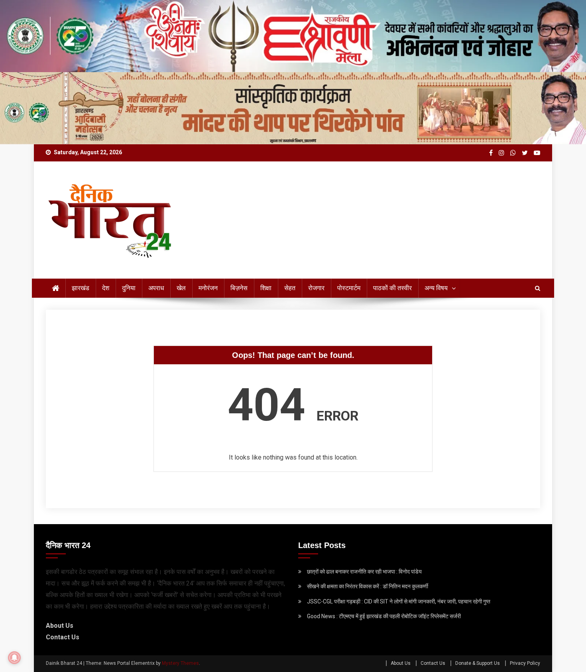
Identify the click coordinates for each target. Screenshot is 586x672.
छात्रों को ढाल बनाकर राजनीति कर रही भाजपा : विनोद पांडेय (364, 571)
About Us (59, 625)
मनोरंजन (208, 288)
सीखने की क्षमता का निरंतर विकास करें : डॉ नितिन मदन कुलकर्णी (367, 586)
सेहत (289, 288)
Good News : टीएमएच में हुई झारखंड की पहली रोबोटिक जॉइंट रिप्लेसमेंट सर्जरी (384, 616)
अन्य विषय (436, 288)
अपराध (156, 288)
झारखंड (80, 288)
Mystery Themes (180, 663)
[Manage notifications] (14, 657)
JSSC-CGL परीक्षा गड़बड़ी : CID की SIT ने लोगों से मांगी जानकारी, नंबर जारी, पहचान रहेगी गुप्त (398, 601)
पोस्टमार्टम (348, 288)
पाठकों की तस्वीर (392, 288)
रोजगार (316, 288)
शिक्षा (265, 288)
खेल (181, 288)
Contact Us (62, 637)
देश (105, 288)
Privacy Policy (525, 663)
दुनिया (129, 288)
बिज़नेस (239, 288)
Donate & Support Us (477, 663)
